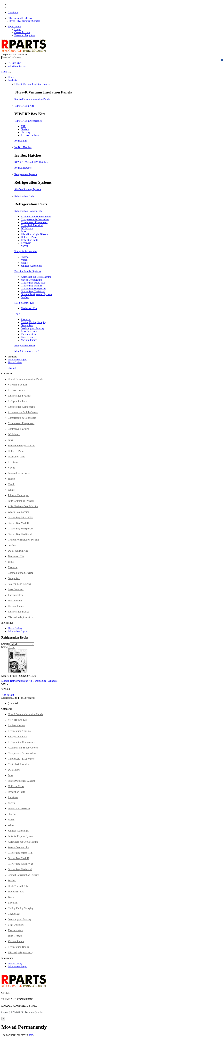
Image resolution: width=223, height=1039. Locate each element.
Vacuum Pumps (29, 340)
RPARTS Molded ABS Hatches (31, 162)
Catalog (12, 368)
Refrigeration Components (28, 211)
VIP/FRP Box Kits (24, 105)
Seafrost (25, 297)
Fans (23, 231)
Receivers (26, 243)
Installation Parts (29, 240)
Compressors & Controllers (35, 219)
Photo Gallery (15, 362)
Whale (24, 262)
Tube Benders (28, 337)
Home (11, 77)
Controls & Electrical (32, 225)
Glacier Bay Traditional (33, 291)
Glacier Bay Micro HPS (33, 282)
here (31, 1034)
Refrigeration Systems (25, 174)
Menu (4, 71)
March (24, 259)
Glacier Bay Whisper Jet (33, 288)
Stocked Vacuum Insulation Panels (32, 99)
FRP (23, 126)
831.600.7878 (15, 63)
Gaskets (25, 129)
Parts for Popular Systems (27, 271)
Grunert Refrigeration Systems (36, 294)
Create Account (22, 32)
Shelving (25, 132)
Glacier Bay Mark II (31, 285)
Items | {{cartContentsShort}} (24, 21)
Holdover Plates (29, 237)
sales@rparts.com (17, 66)
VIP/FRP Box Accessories (28, 120)
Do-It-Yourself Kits (24, 302)
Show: (4, 647)
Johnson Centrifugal (31, 265)
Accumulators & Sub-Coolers (36, 216)
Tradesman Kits (29, 308)
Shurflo (25, 257)
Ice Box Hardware (30, 135)
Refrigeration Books (24, 345)
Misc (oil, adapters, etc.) (26, 351)
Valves (24, 245)
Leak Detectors (29, 331)
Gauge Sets (27, 325)
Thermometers (28, 334)
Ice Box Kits (20, 140)
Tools (17, 314)
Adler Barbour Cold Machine (36, 276)
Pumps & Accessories (25, 251)
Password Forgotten (24, 35)
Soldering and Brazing (32, 328)
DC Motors (27, 228)
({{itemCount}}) (20, 18)
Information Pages (17, 359)
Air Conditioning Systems (27, 189)
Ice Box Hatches (23, 147)
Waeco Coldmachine (31, 279)
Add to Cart (8, 694)
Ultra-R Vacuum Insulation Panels (31, 84)
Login (17, 29)
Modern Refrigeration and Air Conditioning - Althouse (29, 680)
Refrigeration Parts (24, 196)
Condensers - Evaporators (34, 222)
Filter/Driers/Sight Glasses (34, 234)
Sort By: (5, 643)
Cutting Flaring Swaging (33, 322)
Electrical (26, 319)
